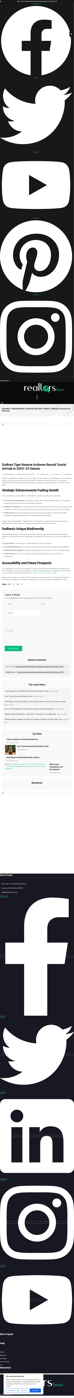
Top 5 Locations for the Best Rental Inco (22, 739)
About (2, 1352)
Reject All (24, 1390)
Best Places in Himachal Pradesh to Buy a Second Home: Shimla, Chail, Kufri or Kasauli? (35, 701)
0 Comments (67, 474)
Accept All (35, 1390)
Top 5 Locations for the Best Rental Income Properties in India (26, 691)
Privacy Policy (5, 1362)
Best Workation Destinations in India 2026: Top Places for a (36, 1)
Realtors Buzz (9, 474)
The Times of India (36, 573)
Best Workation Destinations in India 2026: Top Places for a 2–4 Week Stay (30, 714)
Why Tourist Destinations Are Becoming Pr (56, 766)
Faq (1, 1365)
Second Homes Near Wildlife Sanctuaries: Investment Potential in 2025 (39, 666)
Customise (11, 1390)
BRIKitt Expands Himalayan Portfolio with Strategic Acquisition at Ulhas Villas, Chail (33, 719)
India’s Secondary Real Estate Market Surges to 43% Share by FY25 (41, 672)
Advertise (3, 1358)
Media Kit (3, 1355)
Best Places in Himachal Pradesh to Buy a (22, 757)
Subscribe (5, 380)
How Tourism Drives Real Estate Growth (19, 696)
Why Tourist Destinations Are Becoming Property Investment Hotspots (29, 709)
